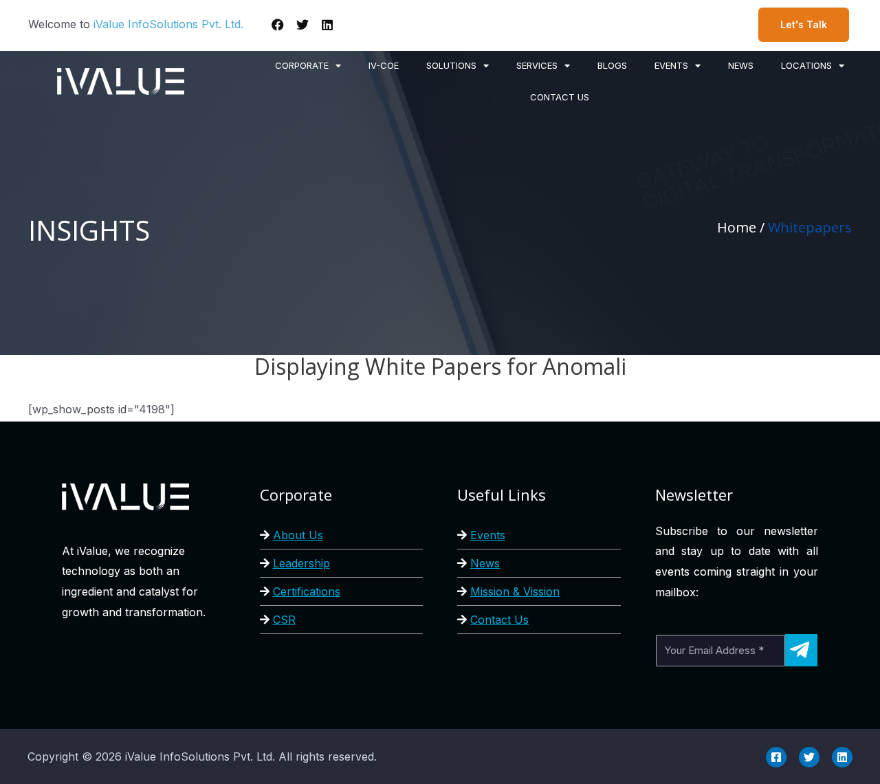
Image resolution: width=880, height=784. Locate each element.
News (485, 563)
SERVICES (537, 65)
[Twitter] (302, 24)
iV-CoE (383, 65)
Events (487, 535)
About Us (298, 535)
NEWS (741, 65)
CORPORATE (302, 65)
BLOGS (612, 65)
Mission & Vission (515, 591)
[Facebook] (277, 24)
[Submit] (801, 650)
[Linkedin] (327, 24)
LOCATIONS (806, 65)
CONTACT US (559, 96)
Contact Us (499, 620)
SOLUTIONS (451, 65)
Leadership (301, 563)
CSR (284, 620)
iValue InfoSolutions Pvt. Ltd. (168, 24)
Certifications (306, 591)
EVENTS (671, 65)
